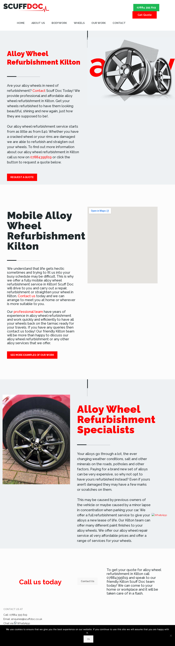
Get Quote (145, 15)
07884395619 (41, 157)
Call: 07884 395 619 (15, 614)
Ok (88, 639)
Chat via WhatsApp (16, 623)
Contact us (26, 296)
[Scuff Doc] (26, 7)
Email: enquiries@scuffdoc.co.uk (22, 619)
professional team (28, 312)
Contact (38, 91)
